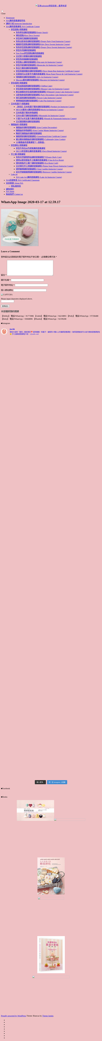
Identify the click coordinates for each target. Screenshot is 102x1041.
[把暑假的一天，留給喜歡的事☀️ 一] (89, 362)
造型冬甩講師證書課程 (26, 50)
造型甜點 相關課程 (19, 29)
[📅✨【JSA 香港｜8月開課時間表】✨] (64, 624)
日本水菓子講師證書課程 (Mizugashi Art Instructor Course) (40, 116)
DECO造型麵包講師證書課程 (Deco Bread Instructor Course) (41, 151)
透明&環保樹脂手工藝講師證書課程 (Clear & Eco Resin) (40, 160)
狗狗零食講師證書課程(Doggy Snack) (32, 32)
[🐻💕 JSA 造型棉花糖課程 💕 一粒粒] (64, 557)
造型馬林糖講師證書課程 (27, 59)
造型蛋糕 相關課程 (19, 83)
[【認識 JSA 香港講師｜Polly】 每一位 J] (38, 457)
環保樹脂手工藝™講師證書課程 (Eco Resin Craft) (37, 163)
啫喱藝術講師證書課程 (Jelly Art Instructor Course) (37, 77)
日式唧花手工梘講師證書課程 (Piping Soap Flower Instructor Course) (44, 166)
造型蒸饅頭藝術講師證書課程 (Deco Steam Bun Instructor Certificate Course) (48, 71)
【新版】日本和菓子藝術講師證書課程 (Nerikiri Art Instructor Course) (45, 107)
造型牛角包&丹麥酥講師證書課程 (30, 148)
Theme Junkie (47, 1016)
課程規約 (10, 189)
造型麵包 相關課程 (19, 145)
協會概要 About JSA (14, 183)
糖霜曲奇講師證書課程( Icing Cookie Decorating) (36, 127)
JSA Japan (10, 191)
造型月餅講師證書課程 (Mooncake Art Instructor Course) (39, 65)
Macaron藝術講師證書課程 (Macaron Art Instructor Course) (40, 80)
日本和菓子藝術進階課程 (27, 113)
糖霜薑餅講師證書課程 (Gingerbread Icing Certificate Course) (41, 136)
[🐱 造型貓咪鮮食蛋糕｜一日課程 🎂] (38, 567)
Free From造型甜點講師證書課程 (30, 53)
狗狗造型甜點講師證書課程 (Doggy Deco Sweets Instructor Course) (44, 47)
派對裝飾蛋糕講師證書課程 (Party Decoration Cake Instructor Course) (45, 95)
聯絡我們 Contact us (14, 194)
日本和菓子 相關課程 (20, 104)
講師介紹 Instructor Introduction (19, 24)
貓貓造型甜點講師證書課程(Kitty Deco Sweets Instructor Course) (43, 44)
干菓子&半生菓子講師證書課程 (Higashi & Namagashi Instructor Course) (46, 119)
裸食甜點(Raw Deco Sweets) (28, 35)
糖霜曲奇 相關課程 (19, 124)
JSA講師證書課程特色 (15, 21)
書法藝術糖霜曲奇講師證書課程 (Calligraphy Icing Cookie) (40, 139)
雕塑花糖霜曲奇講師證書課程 (29, 133)
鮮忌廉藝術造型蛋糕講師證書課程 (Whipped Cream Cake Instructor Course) (47, 92)
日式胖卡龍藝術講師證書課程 (29, 56)
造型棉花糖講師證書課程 (27, 38)
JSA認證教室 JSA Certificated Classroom (22, 180)
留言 (3, 275)
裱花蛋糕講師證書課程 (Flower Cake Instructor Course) (39, 98)
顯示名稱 (5, 280)
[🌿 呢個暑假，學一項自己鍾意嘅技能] (13, 714)
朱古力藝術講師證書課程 (27, 68)
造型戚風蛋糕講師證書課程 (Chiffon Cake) (34, 86)
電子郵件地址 (7, 285)
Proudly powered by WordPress (13, 1016)
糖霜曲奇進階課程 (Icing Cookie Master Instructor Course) (40, 130)
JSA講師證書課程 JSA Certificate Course (23, 26)
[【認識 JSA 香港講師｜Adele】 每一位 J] (89, 567)
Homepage (10, 18)
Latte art (14, 174)
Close (3, 13)
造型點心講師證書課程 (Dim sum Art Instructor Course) (39, 62)
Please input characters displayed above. (16, 299)
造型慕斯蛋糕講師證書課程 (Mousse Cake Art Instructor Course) (42, 89)
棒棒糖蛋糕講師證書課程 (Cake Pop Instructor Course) (38, 101)
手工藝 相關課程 (18, 154)
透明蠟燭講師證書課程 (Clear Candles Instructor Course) (39, 169)
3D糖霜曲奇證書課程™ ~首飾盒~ (30, 142)
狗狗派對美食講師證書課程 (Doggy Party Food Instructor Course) (43, 41)
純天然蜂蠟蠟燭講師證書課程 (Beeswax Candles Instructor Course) (44, 172)
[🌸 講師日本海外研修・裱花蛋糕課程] (13, 474)
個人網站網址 (7, 290)
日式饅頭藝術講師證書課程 (28, 121)
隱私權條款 (16, 186)
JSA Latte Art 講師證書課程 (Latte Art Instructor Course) (39, 177)
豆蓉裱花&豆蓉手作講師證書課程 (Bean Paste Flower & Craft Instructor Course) (49, 74)
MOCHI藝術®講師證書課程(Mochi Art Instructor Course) (39, 110)
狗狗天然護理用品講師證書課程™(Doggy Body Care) (39, 157)
